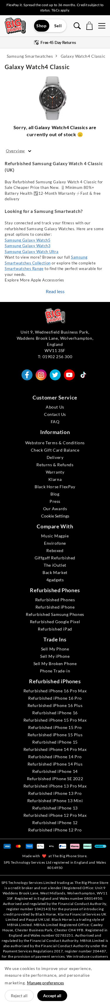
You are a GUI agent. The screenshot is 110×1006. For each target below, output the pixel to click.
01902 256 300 (57, 356)
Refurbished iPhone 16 (55, 712)
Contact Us (55, 414)
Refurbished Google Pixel (55, 621)
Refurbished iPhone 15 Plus (55, 734)
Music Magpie (55, 535)
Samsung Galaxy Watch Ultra (32, 251)
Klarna (55, 479)
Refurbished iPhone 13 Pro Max (55, 785)
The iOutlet (55, 565)
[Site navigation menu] (101, 25)
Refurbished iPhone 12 (55, 822)
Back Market (55, 572)
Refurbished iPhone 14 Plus (55, 763)
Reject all (19, 995)
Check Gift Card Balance (55, 450)
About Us (55, 406)
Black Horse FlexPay (55, 486)
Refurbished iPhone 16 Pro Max (55, 690)
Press (55, 501)
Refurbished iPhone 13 (55, 807)
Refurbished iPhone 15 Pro (55, 727)
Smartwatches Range (24, 268)
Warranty (55, 471)
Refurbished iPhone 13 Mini (55, 800)
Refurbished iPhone (55, 606)
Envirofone (55, 543)
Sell (58, 25)
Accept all (52, 995)
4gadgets (55, 579)
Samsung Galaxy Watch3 (28, 245)
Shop (41, 25)
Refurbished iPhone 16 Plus (55, 705)
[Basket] (89, 26)
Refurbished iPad (55, 628)
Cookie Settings (55, 515)
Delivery (55, 457)
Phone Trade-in (55, 670)
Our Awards (55, 508)
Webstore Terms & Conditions (55, 442)
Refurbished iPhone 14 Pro (55, 756)
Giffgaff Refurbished (55, 557)
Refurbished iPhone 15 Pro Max (55, 720)
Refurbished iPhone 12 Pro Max (55, 815)
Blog (54, 493)
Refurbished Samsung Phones (55, 614)
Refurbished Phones (55, 599)
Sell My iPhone (55, 656)
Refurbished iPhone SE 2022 (55, 778)
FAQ (55, 421)
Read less (55, 291)
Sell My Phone (55, 648)
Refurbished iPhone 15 (55, 741)
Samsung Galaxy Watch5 (28, 240)
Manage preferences (45, 982)
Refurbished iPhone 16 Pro (55, 698)
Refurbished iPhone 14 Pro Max (55, 749)
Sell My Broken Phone (55, 663)
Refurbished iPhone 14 (55, 771)
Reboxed (54, 550)
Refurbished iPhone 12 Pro (55, 829)
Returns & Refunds (54, 464)
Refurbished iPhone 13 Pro (55, 793)
